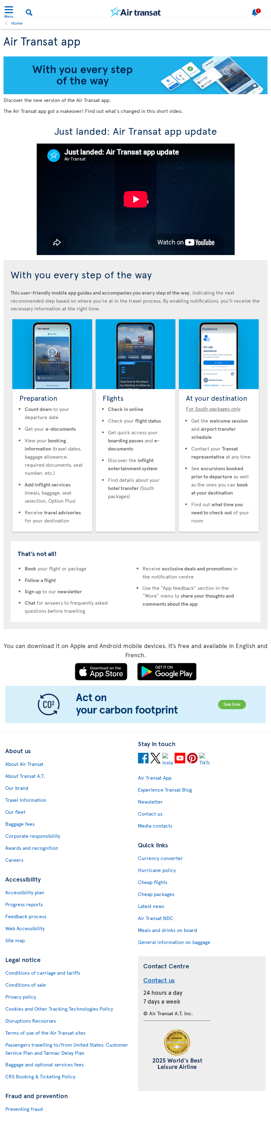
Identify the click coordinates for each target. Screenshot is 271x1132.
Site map (15, 940)
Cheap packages (156, 894)
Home (17, 23)
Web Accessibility (24, 928)
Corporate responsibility (32, 836)
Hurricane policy (157, 870)
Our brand (16, 788)
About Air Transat (24, 764)
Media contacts (155, 825)
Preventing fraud (24, 1109)
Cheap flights (152, 882)
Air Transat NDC (155, 918)
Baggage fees (20, 824)
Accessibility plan (24, 892)
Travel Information (25, 800)
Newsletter (150, 801)
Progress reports (24, 904)
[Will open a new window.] (143, 759)
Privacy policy (20, 996)
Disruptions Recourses (30, 1020)
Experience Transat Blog (165, 789)
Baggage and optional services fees (44, 1064)
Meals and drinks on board (167, 930)
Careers (14, 859)
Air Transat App (154, 777)
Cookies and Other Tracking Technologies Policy (59, 1008)
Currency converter (160, 858)
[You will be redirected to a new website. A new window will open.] (135, 721)
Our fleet (15, 812)
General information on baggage (174, 942)
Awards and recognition (31, 848)
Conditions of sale (25, 984)
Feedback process (25, 916)
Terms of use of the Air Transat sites (45, 1032)
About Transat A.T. (25, 776)
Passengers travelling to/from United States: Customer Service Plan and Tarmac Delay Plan (66, 1048)
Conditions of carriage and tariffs (42, 972)
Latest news (151, 906)
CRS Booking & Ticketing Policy (40, 1076)
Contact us (150, 813)
